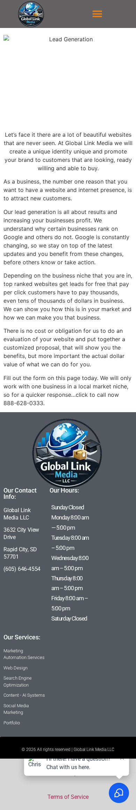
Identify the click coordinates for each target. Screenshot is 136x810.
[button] (97, 14)
